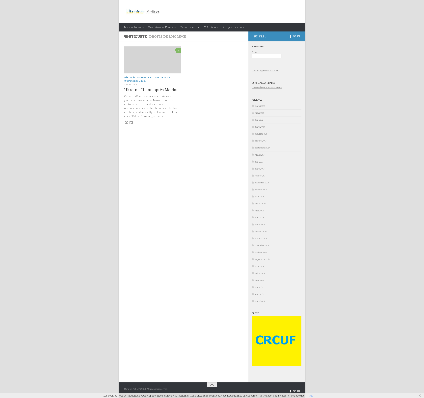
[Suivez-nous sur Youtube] (298, 36)
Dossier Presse (132, 27)
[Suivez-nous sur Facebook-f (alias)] (290, 36)
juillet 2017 (260, 154)
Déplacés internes (135, 77)
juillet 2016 (260, 203)
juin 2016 (259, 210)
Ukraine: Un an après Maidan (151, 89)
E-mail (255, 52)
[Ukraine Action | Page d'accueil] (143, 12)
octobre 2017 (261, 140)
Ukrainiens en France (160, 27)
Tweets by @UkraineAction (265, 70)
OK (311, 395)
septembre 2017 (262, 147)
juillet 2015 (260, 273)
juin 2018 (259, 112)
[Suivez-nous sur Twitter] (294, 36)
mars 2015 (260, 301)
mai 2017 (259, 161)
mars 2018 (260, 126)
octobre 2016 (261, 189)
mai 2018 (259, 119)
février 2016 (261, 231)
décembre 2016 (262, 182)
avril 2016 (260, 217)
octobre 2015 (261, 252)
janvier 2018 (261, 133)
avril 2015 (259, 294)
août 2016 (259, 196)
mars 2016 (260, 224)
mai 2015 (259, 287)
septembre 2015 (262, 259)
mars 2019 (260, 105)
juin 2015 (259, 280)
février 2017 (260, 175)
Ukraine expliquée (135, 81)
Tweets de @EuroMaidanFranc (267, 87)
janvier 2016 (261, 238)
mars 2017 (260, 168)
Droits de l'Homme (159, 77)
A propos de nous (232, 27)
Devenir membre (190, 27)
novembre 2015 (262, 245)
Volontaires (211, 27)
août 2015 (259, 266)
